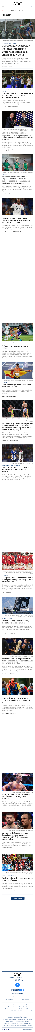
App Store (10, 999)
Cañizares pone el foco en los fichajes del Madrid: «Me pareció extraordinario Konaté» (16, 220)
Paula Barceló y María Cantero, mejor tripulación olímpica (15, 622)
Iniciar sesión (32, 7)
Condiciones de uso (10, 1008)
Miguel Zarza (5, 674)
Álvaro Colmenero (6, 808)
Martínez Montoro (7, 465)
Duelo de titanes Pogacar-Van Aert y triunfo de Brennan (17, 879)
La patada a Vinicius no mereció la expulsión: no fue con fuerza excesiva (17, 469)
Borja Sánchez (5, 713)
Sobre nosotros (17, 1004)
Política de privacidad (12, 1006)
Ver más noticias (17, 898)
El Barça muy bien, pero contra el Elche (16, 347)
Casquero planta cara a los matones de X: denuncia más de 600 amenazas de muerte (17, 95)
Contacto (25, 1004)
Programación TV (10, 1021)
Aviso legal (19, 1008)
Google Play (26, 999)
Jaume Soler (5, 633)
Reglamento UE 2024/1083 (9, 1010)
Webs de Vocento (27, 1029)
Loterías (27, 1021)
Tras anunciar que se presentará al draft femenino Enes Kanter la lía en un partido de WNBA (17, 661)
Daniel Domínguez (6, 231)
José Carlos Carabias (7, 66)
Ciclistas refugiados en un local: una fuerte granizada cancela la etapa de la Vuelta (16, 50)
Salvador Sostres (7, 344)
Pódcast (30, 1025)
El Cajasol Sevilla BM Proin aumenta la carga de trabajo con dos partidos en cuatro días (17, 580)
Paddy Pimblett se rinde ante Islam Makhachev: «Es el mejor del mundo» (17, 796)
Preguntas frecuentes (25, 1023)
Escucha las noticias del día (11, 1023)
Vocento (10, 1004)
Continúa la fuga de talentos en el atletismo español (16, 386)
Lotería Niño (24, 1017)
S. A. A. (3, 194)
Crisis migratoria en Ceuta (18, 11)
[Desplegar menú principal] (3, 7)
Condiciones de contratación (25, 1010)
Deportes (6, 15)
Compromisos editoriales (17, 1013)
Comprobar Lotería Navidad (9, 1019)
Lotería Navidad (21, 1019)
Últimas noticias (20, 1021)
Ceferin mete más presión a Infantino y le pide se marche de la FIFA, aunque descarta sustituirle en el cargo (17, 136)
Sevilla (20, 7)
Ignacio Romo (5, 396)
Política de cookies (23, 1006)
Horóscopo (29, 1019)
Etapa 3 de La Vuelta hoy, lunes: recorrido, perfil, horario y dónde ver (16, 700)
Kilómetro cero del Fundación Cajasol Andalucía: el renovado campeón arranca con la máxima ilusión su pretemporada (16, 180)
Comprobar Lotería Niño (14, 1017)
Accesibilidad (26, 1008)
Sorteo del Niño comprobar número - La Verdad (14, 1025)
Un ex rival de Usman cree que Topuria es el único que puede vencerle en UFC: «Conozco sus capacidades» (15, 836)
